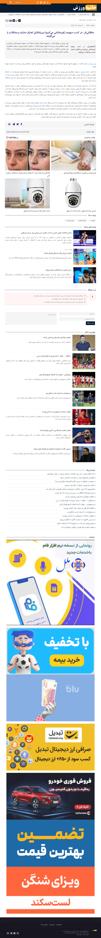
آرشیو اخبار (89, 20)
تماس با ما (44, 924)
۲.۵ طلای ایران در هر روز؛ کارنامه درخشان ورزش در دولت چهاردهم (70, 474)
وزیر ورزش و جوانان (89, 63)
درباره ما (52, 924)
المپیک (78, 92)
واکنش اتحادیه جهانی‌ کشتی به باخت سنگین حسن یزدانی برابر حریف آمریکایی (46, 232)
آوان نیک (79, 935)
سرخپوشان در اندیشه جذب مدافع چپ (58, 393)
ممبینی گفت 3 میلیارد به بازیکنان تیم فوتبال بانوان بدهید (52, 449)
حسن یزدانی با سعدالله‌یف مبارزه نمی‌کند (58, 270)
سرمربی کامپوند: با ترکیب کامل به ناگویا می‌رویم (77, 520)
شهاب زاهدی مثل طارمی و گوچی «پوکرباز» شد (55, 430)
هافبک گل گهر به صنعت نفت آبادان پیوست (78, 508)
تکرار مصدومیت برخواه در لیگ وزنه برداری (79, 485)
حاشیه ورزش (85, 72)
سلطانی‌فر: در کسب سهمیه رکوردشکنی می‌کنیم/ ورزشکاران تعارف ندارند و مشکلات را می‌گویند (50, 34)
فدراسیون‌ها (38, 106)
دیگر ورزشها (82, 20)
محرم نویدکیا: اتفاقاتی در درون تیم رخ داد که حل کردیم (74, 493)
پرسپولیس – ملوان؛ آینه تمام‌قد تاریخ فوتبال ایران (55, 374)
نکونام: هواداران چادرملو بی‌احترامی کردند (57, 337)
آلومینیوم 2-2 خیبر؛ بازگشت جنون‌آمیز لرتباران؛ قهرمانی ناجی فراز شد (70, 489)
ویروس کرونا (11, 75)
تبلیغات (58, 924)
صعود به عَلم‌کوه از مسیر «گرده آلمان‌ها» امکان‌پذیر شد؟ (74, 481)
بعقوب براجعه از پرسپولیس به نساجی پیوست (56, 411)
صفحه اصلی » (71, 14)
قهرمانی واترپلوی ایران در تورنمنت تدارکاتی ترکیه (77, 478)
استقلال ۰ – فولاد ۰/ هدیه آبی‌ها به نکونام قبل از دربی (54, 356)
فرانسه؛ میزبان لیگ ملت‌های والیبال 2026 (57, 253)
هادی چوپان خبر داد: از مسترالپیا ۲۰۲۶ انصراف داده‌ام (75, 523)
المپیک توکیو (82, 220)
